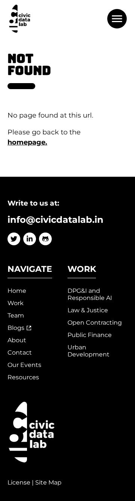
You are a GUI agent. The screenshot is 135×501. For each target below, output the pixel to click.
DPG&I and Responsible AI (90, 294)
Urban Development (89, 351)
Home (17, 290)
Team (16, 315)
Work (16, 303)
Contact (20, 352)
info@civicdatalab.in (56, 219)
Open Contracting (95, 322)
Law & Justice (88, 310)
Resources (23, 377)
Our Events (24, 364)
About (17, 340)
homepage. (27, 142)
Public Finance (90, 334)
